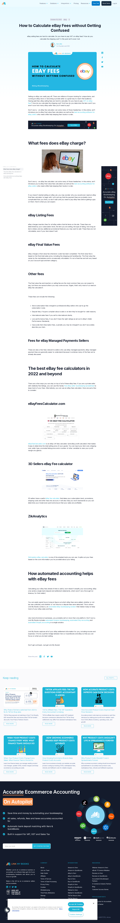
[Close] (94, 903)
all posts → (110, 678)
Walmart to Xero (73, 890)
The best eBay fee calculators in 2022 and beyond (12, 172)
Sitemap (42, 895)
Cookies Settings (76, 914)
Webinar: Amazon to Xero (100, 867)
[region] (53, 909)
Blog (93, 886)
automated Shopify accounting (39, 622)
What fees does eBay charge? (11, 169)
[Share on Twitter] (102, 62)
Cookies (43, 887)
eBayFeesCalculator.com (37, 444)
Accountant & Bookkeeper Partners (100, 880)
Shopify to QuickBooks (75, 887)
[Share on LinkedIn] (102, 53)
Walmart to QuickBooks (75, 893)
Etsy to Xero (71, 879)
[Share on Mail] (102, 66)
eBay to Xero (72, 873)
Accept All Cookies (76, 904)
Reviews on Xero (97, 873)
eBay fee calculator (53, 498)
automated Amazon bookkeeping (57, 620)
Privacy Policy (44, 884)
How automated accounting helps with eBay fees (12, 176)
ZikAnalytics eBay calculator (38, 557)
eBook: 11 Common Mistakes (101, 870)
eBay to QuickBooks (74, 876)
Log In (115, 3)
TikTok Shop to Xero (74, 895)
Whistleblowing (45, 890)
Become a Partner (97, 904)
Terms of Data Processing (48, 881)
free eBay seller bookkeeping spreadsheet (79, 386)
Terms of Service (45, 879)
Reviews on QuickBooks (99, 876)
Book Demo (106, 3)
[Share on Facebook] (102, 57)
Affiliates (43, 876)
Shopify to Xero (73, 884)
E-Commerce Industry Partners (101, 884)
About (42, 867)
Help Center (44, 873)
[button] (44, 3)
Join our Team (44, 870)
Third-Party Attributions (47, 893)
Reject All (75, 909)
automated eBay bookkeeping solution (62, 607)
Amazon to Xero (73, 867)
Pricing (76, 3)
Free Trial (96, 3)
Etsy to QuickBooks (74, 881)
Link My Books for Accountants (101, 901)
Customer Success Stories (100, 889)
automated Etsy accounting (79, 620)
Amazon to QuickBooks (75, 870)
